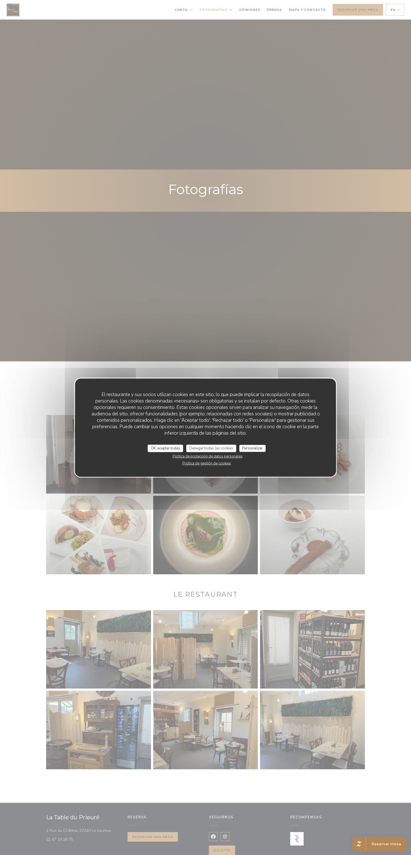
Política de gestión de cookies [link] (206, 463)
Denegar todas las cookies (211, 448)
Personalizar (252, 448)
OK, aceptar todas (165, 448)
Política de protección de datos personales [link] (208, 456)
